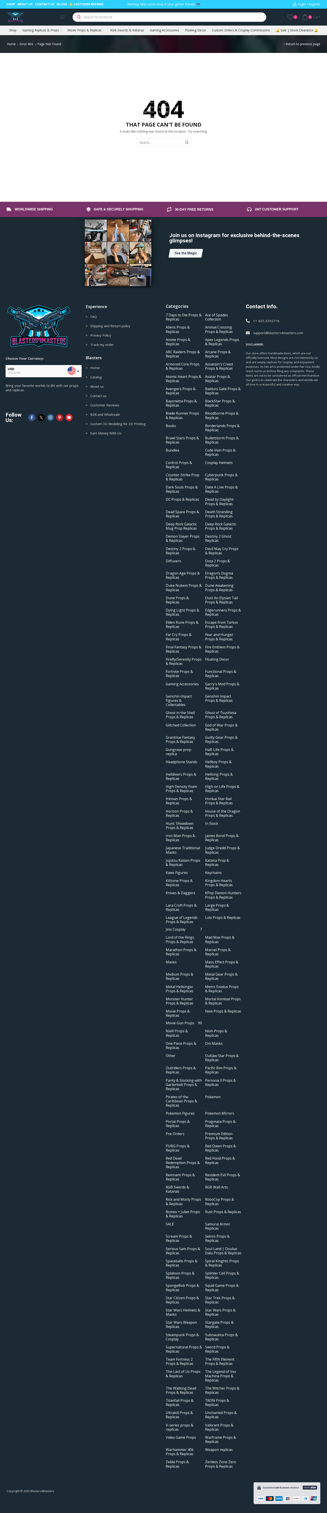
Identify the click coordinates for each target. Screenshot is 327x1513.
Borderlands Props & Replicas (222, 428)
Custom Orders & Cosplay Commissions (241, 30)
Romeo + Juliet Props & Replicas (183, 1214)
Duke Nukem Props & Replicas (184, 587)
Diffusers (173, 561)
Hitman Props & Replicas (179, 801)
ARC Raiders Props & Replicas (183, 354)
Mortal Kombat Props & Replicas (223, 1001)
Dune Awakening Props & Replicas (219, 587)
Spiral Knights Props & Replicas (222, 1263)
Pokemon (213, 1097)
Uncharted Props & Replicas (221, 1415)
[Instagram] (50, 417)
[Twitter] (41, 417)
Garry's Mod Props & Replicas (222, 686)
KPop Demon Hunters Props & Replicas (223, 895)
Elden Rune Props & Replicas (182, 624)
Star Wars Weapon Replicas (181, 1324)
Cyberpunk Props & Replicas (221, 477)
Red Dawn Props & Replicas (220, 1148)
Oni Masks (214, 1043)
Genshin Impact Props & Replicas (219, 698)
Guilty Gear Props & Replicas (221, 739)
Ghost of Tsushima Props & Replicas (220, 715)
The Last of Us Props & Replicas (183, 1374)
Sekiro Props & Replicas (217, 1238)
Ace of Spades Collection (216, 317)
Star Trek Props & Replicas (220, 1300)
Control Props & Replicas (179, 465)
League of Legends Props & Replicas (182, 920)
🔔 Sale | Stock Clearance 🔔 (297, 30)
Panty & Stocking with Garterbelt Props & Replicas (184, 1084)
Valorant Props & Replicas (219, 1427)
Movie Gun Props (184, 1023)
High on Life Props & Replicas (222, 789)
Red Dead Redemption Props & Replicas (183, 1162)
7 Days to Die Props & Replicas (184, 317)
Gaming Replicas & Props (40, 30)
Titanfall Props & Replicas (180, 1402)
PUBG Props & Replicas (178, 1148)
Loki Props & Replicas (222, 918)
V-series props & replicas (179, 1427)
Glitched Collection (181, 725)
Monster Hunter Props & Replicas (179, 1001)
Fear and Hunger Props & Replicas (219, 637)
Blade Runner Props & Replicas (182, 415)
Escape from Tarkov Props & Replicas (221, 624)
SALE (170, 1224)
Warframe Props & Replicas (220, 1439)
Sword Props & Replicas (217, 1349)
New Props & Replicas (223, 1011)
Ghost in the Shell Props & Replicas (180, 715)
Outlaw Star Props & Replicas (222, 1058)
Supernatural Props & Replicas (184, 1349)
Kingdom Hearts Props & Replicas (219, 883)
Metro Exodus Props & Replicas (222, 989)
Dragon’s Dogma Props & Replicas (219, 575)
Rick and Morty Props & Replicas (183, 1201)
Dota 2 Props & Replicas (217, 563)
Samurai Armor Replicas (217, 1226)
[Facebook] (31, 417)
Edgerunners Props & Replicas (223, 612)
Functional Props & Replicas (220, 674)
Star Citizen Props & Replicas (182, 1300)
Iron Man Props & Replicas (180, 838)
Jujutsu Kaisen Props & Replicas (183, 862)
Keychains (213, 873)
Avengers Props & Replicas (181, 391)
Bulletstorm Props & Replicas (222, 440)
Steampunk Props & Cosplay (182, 1337)
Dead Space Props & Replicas (182, 514)
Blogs (62, 4)
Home (11, 44)
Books (171, 426)
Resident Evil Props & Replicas (222, 1177)
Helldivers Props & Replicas (181, 776)
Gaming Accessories (164, 30)
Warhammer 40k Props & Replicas (180, 1452)
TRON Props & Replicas (217, 1402)
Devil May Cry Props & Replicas (221, 551)
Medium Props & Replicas (179, 976)
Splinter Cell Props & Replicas (222, 1275)
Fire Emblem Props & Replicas (222, 649)
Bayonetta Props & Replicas (181, 403)
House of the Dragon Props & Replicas (222, 813)
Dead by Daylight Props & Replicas (219, 501)
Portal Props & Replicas (178, 1124)
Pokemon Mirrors (219, 1113)
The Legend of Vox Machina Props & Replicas (220, 1376)
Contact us (44, 4)
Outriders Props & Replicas (181, 1070)
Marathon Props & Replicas (181, 952)
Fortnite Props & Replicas (179, 674)
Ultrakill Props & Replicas (179, 1415)
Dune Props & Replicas (177, 600)
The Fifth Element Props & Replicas (219, 1361)
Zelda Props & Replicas (177, 1464)
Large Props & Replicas (217, 907)
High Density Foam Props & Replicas (181, 789)
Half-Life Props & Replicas (219, 752)
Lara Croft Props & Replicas (181, 907)
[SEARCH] (187, 142)
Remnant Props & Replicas (180, 1177)
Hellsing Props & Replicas (219, 776)
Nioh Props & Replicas (216, 1033)
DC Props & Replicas (182, 499)
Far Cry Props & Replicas (179, 637)
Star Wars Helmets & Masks (183, 1312)
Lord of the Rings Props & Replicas (180, 939)
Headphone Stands (181, 762)
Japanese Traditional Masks (183, 850)
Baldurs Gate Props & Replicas (223, 391)
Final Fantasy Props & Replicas (183, 649)
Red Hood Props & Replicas (220, 1160)
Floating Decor (195, 30)
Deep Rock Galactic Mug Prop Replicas (181, 526)
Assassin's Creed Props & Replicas (219, 366)
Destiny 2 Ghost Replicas (218, 538)
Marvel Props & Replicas (218, 952)
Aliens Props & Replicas (178, 329)
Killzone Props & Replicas (179, 883)
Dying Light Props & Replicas (182, 612)
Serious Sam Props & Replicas (183, 1251)
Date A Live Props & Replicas (221, 489)
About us (25, 4)
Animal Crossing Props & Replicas (219, 329)
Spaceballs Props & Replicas (181, 1263)
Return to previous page (303, 44)
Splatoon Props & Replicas (180, 1275)
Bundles (172, 450)
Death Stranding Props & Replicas (219, 514)
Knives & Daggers (180, 893)
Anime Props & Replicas (178, 342)
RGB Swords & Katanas (127, 30)
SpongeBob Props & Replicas (182, 1287)
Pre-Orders (175, 1134)
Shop (11, 4)
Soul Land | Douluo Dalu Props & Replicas (223, 1251)
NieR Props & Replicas (177, 1033)
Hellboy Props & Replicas (218, 764)
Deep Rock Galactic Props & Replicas (220, 526)
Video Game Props (181, 1437)
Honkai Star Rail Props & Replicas (219, 801)
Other (171, 1056)
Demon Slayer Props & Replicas (183, 538)
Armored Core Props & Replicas (183, 366)
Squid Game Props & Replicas (222, 1287)
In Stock (211, 823)
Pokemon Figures (180, 1113)
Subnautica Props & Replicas (221, 1337)
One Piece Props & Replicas (181, 1045)
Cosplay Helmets (219, 463)
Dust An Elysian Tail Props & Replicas (221, 600)
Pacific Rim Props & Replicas (220, 1070)
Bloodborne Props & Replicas (221, 415)
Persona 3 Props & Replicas (220, 1082)
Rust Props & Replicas (223, 1212)
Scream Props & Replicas (179, 1238)
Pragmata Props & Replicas (220, 1124)
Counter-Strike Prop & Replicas (182, 477)
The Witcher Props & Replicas (222, 1390)
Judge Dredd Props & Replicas (222, 850)
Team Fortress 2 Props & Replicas (179, 1361)
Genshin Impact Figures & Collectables (179, 700)
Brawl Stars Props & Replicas (182, 440)
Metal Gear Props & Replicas (221, 976)
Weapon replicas (219, 1450)
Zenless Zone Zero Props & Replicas (220, 1464)
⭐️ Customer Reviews (86, 4)
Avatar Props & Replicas (217, 379)
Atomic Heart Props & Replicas (183, 379)
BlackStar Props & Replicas (220, 403)
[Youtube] (69, 417)
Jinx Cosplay (184, 929)
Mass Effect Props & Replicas (221, 964)
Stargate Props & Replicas (219, 1324)
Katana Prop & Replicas (217, 862)
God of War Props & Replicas (221, 727)
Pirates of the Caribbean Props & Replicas (181, 1101)
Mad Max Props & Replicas (219, 939)
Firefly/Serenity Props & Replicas (184, 661)
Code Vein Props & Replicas (220, 452)
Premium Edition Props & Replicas (219, 1136)
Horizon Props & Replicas (179, 813)
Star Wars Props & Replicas (220, 1312)
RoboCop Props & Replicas (219, 1201)
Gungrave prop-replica (179, 752)
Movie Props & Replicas (84, 30)
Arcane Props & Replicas (218, 354)
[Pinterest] (59, 417)
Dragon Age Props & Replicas (183, 575)
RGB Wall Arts (216, 1187)
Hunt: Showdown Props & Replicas (180, 825)
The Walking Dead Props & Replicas (181, 1390)
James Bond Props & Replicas (222, 838)
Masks (171, 962)
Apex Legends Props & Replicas (222, 342)
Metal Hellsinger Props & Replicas (179, 989)
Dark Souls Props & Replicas (182, 489)
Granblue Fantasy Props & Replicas (180, 739)
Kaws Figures (177, 873)
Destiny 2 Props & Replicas (180, 551)
